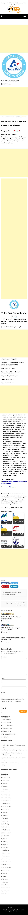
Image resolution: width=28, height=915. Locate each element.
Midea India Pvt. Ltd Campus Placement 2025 (10, 629)
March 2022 (6, 885)
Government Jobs (7, 728)
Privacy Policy (5, 3)
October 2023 (6, 830)
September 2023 (7, 832)
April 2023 (5, 847)
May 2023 (5, 844)
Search (3, 708)
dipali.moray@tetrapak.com (10, 481)
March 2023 (6, 850)
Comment (4, 657)
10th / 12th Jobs (7, 719)
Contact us (16, 5)
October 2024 (6, 803)
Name (3, 678)
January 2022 (6, 891)
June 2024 (5, 815)
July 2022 (5, 873)
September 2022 (7, 867)
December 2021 (6, 894)
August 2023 (6, 835)
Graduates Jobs (7, 731)
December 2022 (6, 859)
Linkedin (14, 586)
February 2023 (6, 853)
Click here (12, 486)
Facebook (6, 583)
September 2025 (7, 777)
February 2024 (6, 827)
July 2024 (5, 812)
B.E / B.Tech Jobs (7, 722)
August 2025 (6, 780)
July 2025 (5, 783)
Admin (24, 117)
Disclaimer (23, 3)
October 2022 (6, 864)
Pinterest (5, 586)
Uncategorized (6, 737)
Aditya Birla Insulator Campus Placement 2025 (11, 618)
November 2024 (7, 800)
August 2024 (6, 809)
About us (11, 5)
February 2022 (6, 888)
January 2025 (6, 795)
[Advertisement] (14, 39)
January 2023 (6, 856)
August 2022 (6, 870)
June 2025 (5, 786)
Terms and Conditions (14, 3)
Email (3, 685)
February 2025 (6, 792)
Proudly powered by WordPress (11, 910)
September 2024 (7, 806)
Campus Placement (8, 725)
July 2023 (5, 838)
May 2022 (5, 879)
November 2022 (7, 862)
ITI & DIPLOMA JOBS (9, 734)
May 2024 (5, 818)
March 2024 (6, 824)
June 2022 (5, 876)
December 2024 (6, 798)
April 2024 (5, 821)
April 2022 (5, 882)
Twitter (15, 583)
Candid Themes (18, 912)
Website (3, 692)
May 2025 (5, 789)
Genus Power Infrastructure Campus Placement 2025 (13, 639)
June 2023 (5, 841)
